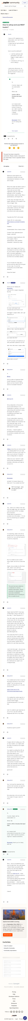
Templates (14, 1005)
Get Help (3, 10)
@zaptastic (14, 120)
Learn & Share (13, 10)
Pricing (14, 992)
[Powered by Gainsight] (14, 984)
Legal (16, 1019)
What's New (4, 13)
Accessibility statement (19, 986)
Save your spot (7, 934)
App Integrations (14, 1008)
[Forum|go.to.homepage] (11, 2)
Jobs (14, 1001)
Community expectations (10, 950)
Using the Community (9, 948)
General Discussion (8, 17)
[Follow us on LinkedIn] (14, 1012)
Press (14, 998)
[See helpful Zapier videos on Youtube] (22, 1012)
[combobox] (14, 6)
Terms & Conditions (8, 986)
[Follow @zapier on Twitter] (19, 1012)
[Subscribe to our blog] (17, 1012)
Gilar (9, 34)
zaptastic (9, 171)
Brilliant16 (9, 369)
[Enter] (2, 6)
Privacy (21, 1019)
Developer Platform (14, 996)
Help (14, 994)
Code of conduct (8, 945)
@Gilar (8, 376)
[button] (24, 2)
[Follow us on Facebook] (11, 1012)
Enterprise (14, 1003)
